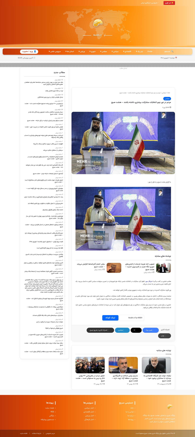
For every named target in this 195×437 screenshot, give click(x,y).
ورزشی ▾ (82, 51)
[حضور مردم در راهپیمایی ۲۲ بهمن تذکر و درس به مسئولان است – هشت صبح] (90, 365)
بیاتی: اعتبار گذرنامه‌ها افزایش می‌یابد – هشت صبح (91, 265)
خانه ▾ (150, 51)
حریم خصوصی (50, 433)
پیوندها (131, 419)
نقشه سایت (49, 408)
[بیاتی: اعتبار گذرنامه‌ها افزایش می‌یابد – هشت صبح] (114, 268)
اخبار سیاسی (89, 408)
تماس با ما (130, 412)
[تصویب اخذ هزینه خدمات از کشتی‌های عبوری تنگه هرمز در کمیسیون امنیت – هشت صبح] (163, 268)
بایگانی (51, 415)
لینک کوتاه (110, 317)
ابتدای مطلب (123, 68)
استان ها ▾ (70, 51)
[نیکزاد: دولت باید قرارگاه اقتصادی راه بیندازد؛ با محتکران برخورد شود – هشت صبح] (156, 365)
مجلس (164, 93)
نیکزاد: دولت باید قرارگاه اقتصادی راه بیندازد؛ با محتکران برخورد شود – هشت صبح (157, 378)
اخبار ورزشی (89, 415)
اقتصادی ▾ (127, 51)
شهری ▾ (93, 51)
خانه (168, 93)
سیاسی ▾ (115, 51)
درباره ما (130, 415)
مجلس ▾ (103, 51)
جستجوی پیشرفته (47, 419)
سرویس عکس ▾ (55, 51)
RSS (52, 412)
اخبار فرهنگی (89, 419)
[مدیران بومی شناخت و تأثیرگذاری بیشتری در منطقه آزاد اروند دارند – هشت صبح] (123, 365)
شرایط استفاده (36, 433)
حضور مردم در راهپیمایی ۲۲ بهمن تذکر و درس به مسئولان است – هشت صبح (90, 378)
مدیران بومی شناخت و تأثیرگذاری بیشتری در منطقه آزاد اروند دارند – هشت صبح (125, 378)
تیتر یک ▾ (139, 51)
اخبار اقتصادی (89, 412)
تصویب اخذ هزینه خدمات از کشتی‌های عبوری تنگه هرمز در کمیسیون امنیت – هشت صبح (139, 267)
